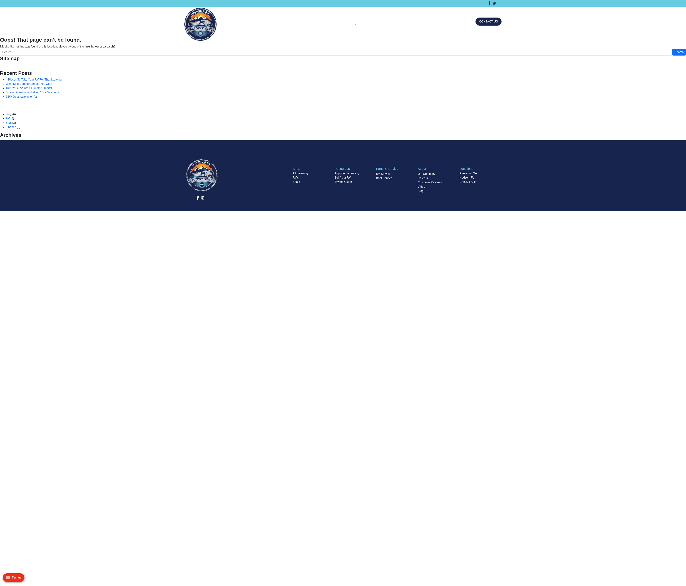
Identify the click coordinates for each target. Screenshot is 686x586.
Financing (405, 10)
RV (8, 118)
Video (421, 186)
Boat (9, 122)
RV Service (383, 173)
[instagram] (494, 3)
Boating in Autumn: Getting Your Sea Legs (32, 92)
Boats (296, 181)
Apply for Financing (346, 173)
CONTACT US (488, 21)
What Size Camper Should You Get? (29, 83)
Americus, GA (468, 173)
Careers (423, 178)
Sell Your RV (342, 177)
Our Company (453, 10)
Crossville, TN (468, 181)
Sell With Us (389, 10)
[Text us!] (13, 578)
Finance (11, 127)
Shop (360, 10)
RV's (296, 177)
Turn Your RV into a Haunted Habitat (29, 88)
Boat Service (384, 178)
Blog (9, 114)
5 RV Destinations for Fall (22, 96)
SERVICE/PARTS (428, 10)
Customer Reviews (430, 182)
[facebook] (489, 3)
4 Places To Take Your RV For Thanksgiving (34, 79)
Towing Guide (343, 181)
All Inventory (300, 173)
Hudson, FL (466, 177)
